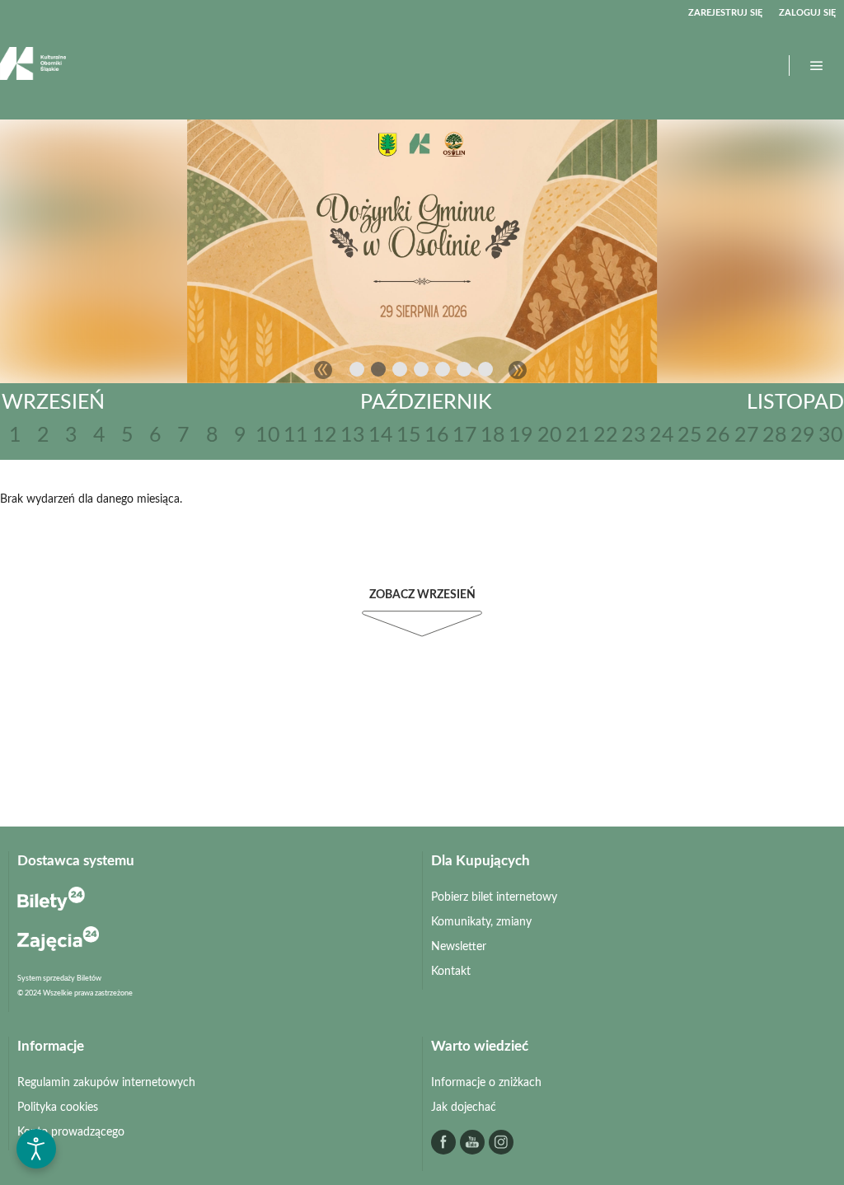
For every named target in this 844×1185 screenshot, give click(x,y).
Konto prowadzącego (70, 1132)
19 (521, 435)
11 (296, 435)
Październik (426, 402)
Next (518, 370)
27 (746, 435)
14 (380, 435)
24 (661, 435)
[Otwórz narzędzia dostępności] (36, 1149)
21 (577, 435)
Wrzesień (53, 402)
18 (493, 435)
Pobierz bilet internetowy (494, 897)
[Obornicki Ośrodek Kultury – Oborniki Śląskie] (33, 65)
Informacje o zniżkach (486, 1083)
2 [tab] (379, 372)
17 (464, 435)
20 (549, 435)
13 (352, 435)
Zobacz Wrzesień (422, 595)
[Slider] (422, 251)
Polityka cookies (57, 1107)
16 (436, 435)
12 (324, 435)
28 (774, 435)
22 (605, 435)
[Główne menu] (817, 66)
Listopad (795, 402)
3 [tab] (400, 372)
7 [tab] (486, 372)
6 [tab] (465, 372)
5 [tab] (443, 372)
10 (268, 435)
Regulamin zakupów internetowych (106, 1083)
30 (830, 435)
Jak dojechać (463, 1107)
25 (690, 435)
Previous (323, 370)
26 (718, 435)
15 (408, 435)
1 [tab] (357, 372)
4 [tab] (422, 372)
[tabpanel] (422, 251)
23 (633, 435)
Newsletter (458, 947)
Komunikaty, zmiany (481, 922)
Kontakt (451, 971)
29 (802, 435)
